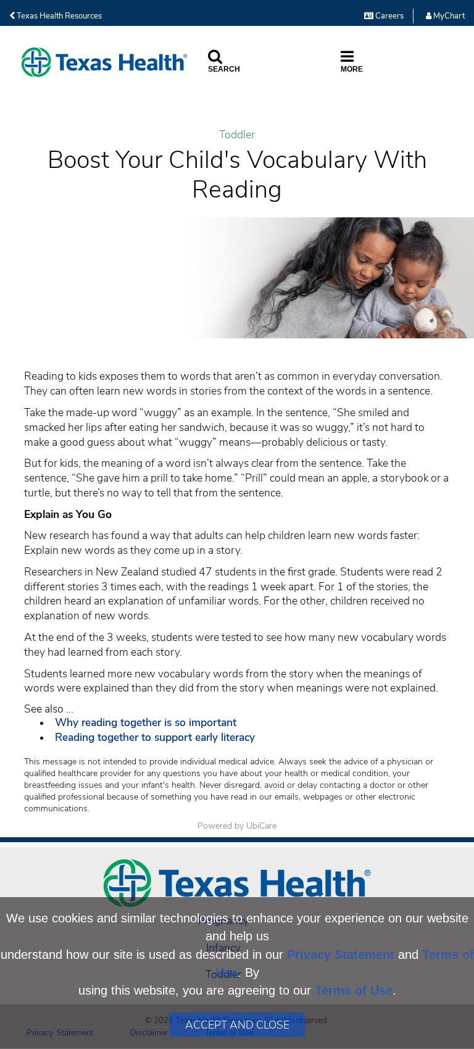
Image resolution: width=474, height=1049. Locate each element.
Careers (388, 16)
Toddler (237, 135)
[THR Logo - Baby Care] (104, 62)
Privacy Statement (340, 954)
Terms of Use (354, 990)
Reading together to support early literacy (155, 737)
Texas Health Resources (58, 16)
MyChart (448, 16)
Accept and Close (237, 1025)
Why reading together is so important (145, 722)
